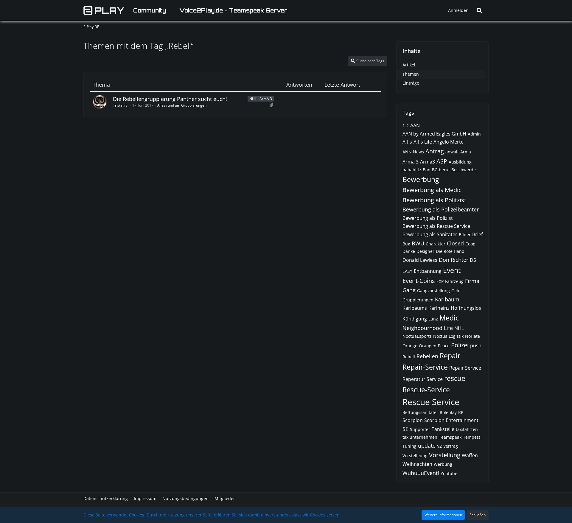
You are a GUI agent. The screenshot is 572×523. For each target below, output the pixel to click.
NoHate (472, 336)
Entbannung (428, 271)
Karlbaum (447, 299)
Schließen (478, 514)
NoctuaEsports (417, 336)
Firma (472, 280)
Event (452, 270)
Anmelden (458, 10)
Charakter (435, 244)
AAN (415, 125)
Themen (410, 74)
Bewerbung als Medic (431, 190)
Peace (444, 345)
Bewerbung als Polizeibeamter (440, 209)
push (475, 345)
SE (405, 428)
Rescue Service (430, 401)
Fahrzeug (454, 281)
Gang (409, 290)
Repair (450, 355)
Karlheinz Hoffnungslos (454, 308)
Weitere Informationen (443, 514)
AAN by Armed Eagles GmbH (434, 133)
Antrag (434, 151)
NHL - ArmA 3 (260, 98)
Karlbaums (414, 308)
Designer (425, 251)
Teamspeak (450, 437)
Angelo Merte (448, 141)
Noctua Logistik (448, 336)
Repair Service (465, 368)
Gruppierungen (417, 300)
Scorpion (412, 420)
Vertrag (450, 446)
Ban (426, 169)
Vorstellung (444, 455)
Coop (470, 244)
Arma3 (427, 161)
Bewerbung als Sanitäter (429, 234)
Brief (477, 234)
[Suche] (479, 10)
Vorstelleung (415, 455)
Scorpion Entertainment (451, 420)
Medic (449, 318)
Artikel (408, 65)
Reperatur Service (422, 379)
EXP (440, 281)
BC (434, 169)
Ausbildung (460, 162)
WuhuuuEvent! (420, 473)
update (427, 445)
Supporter (420, 429)
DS (473, 260)
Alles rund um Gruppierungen (181, 105)
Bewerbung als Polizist (427, 218)
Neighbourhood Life (427, 327)
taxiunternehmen (419, 437)
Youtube (449, 473)
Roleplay (448, 412)
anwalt (452, 152)
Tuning (409, 446)
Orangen (427, 345)
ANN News (413, 152)
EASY (407, 271)
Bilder (465, 234)
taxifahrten (467, 429)
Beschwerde (463, 169)
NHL (459, 328)
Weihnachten (417, 464)
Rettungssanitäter (420, 412)
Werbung (443, 464)
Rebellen (427, 356)
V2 (439, 446)
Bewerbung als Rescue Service (436, 226)
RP (460, 412)
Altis (407, 141)
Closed (455, 243)
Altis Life (423, 141)
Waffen (470, 455)
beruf (444, 169)
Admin (474, 134)
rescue (454, 378)
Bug (406, 244)
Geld (456, 290)
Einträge (410, 83)
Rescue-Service (426, 389)
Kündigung (414, 318)
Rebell (408, 356)
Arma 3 (410, 161)
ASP (441, 161)
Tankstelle (443, 429)
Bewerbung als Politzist (434, 200)
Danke (408, 251)
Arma (465, 152)
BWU (418, 243)
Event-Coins (418, 281)
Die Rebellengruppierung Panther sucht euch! (170, 98)
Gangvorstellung (433, 290)
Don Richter (453, 259)
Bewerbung (420, 179)
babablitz (411, 169)
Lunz (433, 319)
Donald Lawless (419, 260)
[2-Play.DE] (103, 10)
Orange (409, 345)
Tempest (471, 437)
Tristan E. (120, 105)
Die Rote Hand (450, 251)
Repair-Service (425, 367)
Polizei (460, 345)
